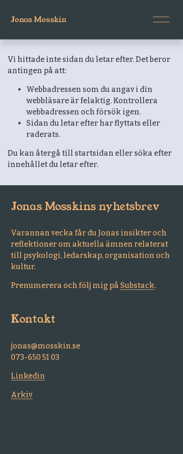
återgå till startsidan (75, 153)
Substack (137, 285)
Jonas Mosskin (38, 19)
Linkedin (28, 375)
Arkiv (21, 394)
